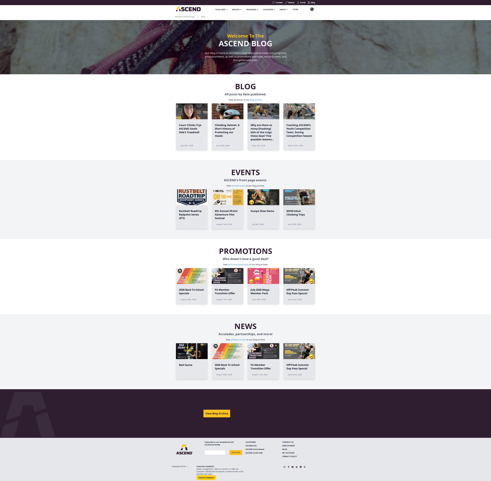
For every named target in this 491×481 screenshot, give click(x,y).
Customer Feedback (205, 466)
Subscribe (235, 452)
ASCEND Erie (251, 445)
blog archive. (256, 99)
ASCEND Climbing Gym (185, 16)
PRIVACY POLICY (289, 456)
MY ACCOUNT (288, 453)
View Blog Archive (216, 413)
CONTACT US (288, 442)
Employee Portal (179, 466)
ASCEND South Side (254, 453)
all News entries (238, 339)
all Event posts (239, 185)
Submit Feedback (206, 477)
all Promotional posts (238, 264)
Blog (203, 16)
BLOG (284, 449)
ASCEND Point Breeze (255, 449)
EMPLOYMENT (288, 445)
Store (295, 9)
